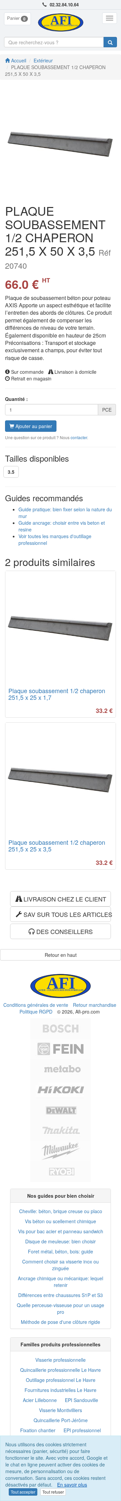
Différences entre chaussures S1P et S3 (60, 1295)
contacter (79, 437)
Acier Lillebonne (40, 1400)
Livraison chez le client (64, 898)
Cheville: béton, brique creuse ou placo (60, 1211)
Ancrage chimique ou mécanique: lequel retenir (60, 1281)
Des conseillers (64, 931)
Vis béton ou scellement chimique (60, 1221)
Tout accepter (23, 1492)
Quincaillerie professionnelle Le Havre (60, 1369)
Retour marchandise (94, 1004)
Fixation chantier (37, 1430)
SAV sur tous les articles (66, 914)
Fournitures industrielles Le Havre (60, 1390)
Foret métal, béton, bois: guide (60, 1251)
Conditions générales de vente (35, 1004)
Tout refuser (53, 1492)
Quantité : (16, 399)
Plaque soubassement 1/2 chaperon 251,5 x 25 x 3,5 (56, 845)
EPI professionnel (82, 1430)
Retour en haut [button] (61, 954)
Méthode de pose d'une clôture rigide (60, 1321)
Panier (16, 18)
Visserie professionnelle (60, 1359)
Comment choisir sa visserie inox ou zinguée (60, 1265)
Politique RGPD (35, 1011)
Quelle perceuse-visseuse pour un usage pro (60, 1308)
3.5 (11, 471)
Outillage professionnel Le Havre (60, 1380)
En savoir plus (72, 1484)
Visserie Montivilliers (60, 1410)
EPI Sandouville (81, 1400)
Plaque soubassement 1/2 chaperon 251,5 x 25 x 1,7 (56, 694)
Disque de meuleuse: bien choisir (60, 1241)
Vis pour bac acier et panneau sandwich (60, 1231)
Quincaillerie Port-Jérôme (61, 1420)
